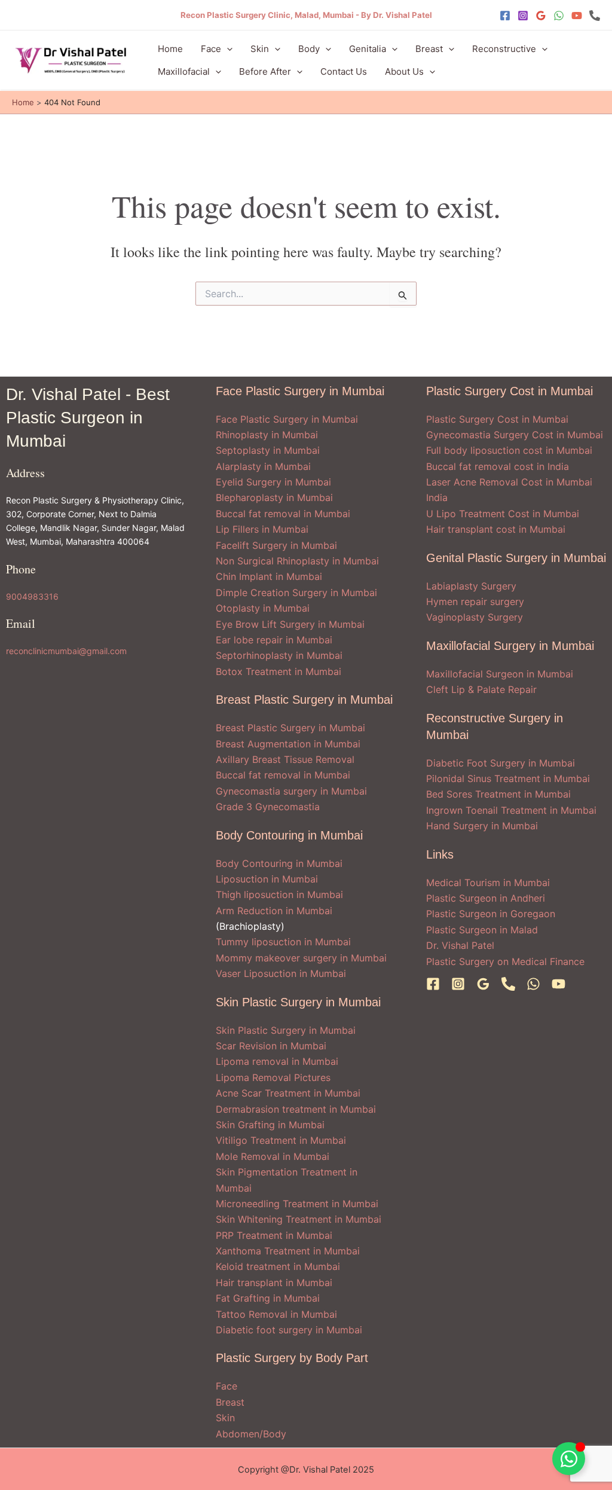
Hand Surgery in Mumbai (482, 826)
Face (211, 48)
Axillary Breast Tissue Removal (285, 759)
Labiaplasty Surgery (471, 586)
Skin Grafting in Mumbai (270, 1125)
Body (309, 48)
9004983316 (32, 596)
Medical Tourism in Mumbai (488, 882)
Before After (265, 71)
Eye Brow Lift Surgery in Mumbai (290, 624)
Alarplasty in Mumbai (263, 466)
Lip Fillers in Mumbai (262, 529)
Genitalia (367, 48)
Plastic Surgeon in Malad (482, 930)
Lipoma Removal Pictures (273, 1077)
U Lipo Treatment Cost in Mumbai (502, 514)
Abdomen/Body (251, 1434)
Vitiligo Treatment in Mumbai (281, 1140)
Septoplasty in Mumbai (268, 450)
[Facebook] (505, 15)
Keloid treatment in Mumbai (278, 1266)
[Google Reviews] (541, 15)
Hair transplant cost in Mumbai (495, 529)
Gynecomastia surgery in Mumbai (291, 791)
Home (170, 48)
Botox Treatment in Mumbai (278, 671)
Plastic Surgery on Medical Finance (505, 961)
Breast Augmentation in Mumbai (288, 744)
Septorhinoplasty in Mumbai (279, 655)
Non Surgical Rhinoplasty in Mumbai (297, 561)
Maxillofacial (184, 71)
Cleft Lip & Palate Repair (481, 689)
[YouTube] (576, 15)
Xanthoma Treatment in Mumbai (288, 1251)
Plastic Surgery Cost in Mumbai (497, 419)
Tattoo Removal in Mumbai (276, 1314)
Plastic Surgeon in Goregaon (490, 914)
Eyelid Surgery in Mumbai (273, 482)
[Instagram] (523, 15)
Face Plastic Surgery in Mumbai (287, 419)
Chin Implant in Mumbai (269, 576)
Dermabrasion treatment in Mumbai (296, 1109)
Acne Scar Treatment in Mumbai (288, 1093)
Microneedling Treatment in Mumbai (297, 1204)
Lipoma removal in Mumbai (277, 1061)
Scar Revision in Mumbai (271, 1046)
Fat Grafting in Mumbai (268, 1298)
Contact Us (343, 71)
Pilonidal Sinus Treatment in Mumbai (508, 778)
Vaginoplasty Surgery (474, 617)
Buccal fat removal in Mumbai (283, 514)
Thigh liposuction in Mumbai (279, 894)
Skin (259, 48)
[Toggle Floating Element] (568, 1458)
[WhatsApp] (558, 15)
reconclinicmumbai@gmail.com (66, 651)
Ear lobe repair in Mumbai (274, 640)
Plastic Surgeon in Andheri (485, 898)
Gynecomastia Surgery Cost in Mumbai (514, 435)
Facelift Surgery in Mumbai (276, 545)
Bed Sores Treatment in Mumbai (498, 794)
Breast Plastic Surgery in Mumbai (290, 728)
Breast (429, 48)
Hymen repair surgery (475, 601)
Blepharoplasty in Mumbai (274, 497)
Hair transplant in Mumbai (274, 1283)
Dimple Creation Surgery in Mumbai (296, 593)
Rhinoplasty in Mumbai (267, 435)
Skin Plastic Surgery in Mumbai (286, 1030)
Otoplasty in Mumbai (263, 608)
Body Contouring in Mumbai (279, 863)
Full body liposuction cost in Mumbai (509, 450)
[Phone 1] (594, 15)
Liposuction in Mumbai (267, 879)
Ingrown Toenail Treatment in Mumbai (511, 810)
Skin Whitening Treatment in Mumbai (298, 1219)
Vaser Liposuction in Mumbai (281, 973)
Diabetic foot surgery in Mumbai (289, 1330)
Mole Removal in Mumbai (272, 1156)
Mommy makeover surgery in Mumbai (301, 958)
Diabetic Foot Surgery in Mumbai (500, 763)
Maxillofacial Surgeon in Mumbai (499, 674)
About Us (404, 71)
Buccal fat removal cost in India (497, 466)
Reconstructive (504, 48)
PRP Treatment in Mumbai (274, 1235)
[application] (226, 49)
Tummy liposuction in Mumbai (283, 942)
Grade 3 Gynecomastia (268, 807)
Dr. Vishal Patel (460, 945)
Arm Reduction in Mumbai (274, 911)
